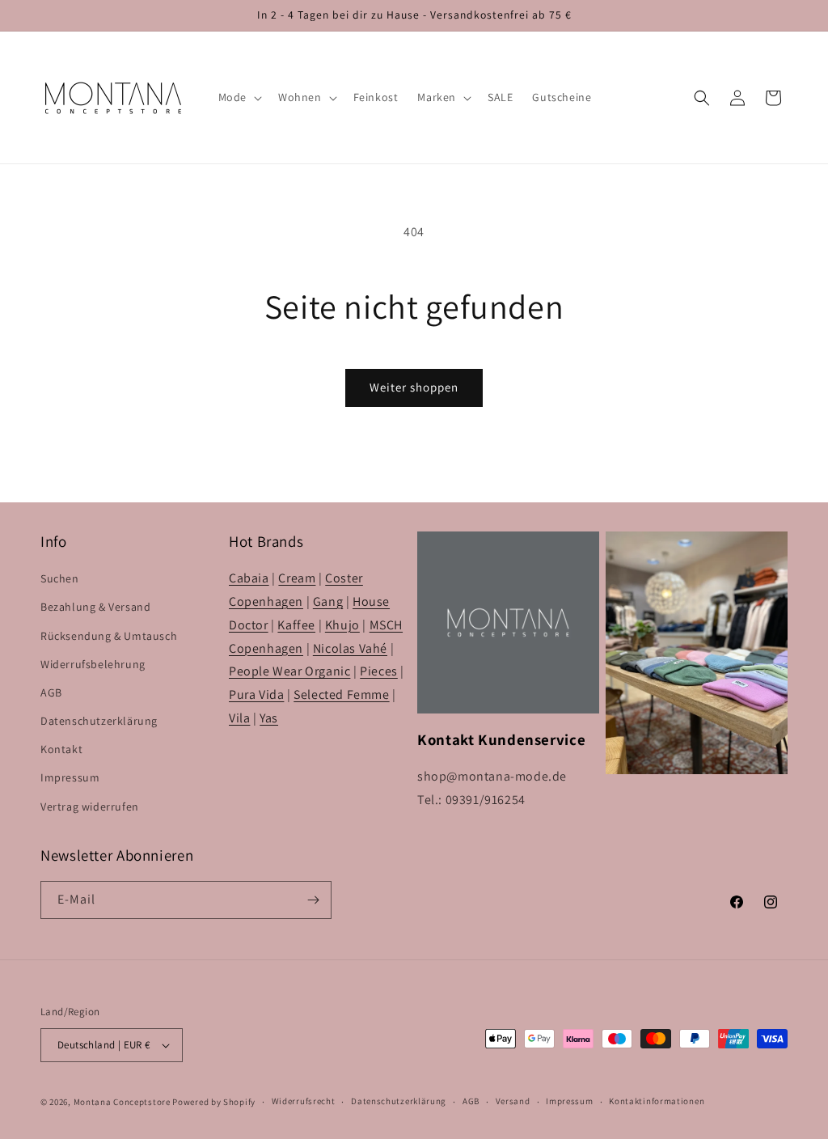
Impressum (69, 777)
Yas (269, 717)
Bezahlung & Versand (95, 606)
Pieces (379, 671)
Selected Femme (341, 694)
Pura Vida (256, 694)
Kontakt (61, 749)
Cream (296, 578)
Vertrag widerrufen (89, 806)
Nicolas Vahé (350, 648)
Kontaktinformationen (656, 1101)
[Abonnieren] (313, 900)
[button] (238, 97)
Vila (239, 717)
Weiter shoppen (414, 387)
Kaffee (296, 624)
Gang (328, 601)
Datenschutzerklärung (99, 720)
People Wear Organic (289, 671)
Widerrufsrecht (304, 1101)
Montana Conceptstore (122, 1101)
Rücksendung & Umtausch (108, 636)
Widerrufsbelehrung (93, 664)
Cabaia (249, 578)
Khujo (342, 624)
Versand (513, 1101)
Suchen (59, 578)
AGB (51, 692)
